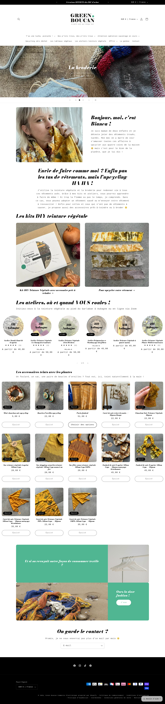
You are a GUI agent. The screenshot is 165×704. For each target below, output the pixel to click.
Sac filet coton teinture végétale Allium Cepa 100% (82, 466)
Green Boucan (51, 695)
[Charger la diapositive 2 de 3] (79, 100)
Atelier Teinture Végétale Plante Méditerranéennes (152, 342)
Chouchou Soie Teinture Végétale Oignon (149, 414)
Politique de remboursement (112, 695)
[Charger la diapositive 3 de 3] (83, 100)
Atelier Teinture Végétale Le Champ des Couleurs (41, 342)
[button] (18, 19)
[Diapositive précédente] (70, 100)
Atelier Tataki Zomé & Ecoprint (13, 342)
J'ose (124, 603)
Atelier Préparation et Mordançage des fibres (96, 342)
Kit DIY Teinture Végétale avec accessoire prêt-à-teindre (48, 291)
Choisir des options (82, 425)
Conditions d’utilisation (138, 695)
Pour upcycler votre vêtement (115, 290)
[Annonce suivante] (108, 2)
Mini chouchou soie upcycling (16, 413)
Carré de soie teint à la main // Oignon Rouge (116, 414)
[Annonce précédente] (56, 2)
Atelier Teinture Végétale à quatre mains (124, 342)
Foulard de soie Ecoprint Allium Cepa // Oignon (149, 466)
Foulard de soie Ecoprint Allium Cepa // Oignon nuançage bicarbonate (116, 467)
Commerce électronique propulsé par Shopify (77, 695)
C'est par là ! (82, 76)
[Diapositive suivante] (89, 100)
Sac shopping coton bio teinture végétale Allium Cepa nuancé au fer (49, 467)
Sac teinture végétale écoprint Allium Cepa (16, 466)
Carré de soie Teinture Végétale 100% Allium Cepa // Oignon (82, 520)
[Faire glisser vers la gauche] (77, 363)
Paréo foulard (82, 413)
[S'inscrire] (101, 645)
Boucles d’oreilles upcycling (49, 413)
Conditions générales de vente (117, 698)
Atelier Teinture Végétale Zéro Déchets (68, 342)
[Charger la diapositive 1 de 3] (76, 100)
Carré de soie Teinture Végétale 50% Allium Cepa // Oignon (49, 520)
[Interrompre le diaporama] (95, 100)
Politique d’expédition (78, 698)
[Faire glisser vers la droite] (87, 363)
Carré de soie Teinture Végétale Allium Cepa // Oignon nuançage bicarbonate (16, 521)
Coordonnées (96, 698)
